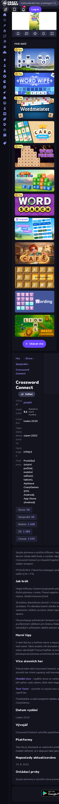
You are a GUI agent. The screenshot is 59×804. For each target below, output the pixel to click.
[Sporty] (4, 119)
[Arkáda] (4, 65)
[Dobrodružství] (4, 76)
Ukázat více (36, 344)
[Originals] (4, 41)
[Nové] (4, 25)
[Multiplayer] (4, 46)
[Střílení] (4, 129)
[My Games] (14, 9)
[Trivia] (4, 135)
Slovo (29, 358)
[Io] (4, 81)
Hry (18, 358)
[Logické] (4, 97)
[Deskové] (4, 71)
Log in (35, 9)
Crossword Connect (22, 371)
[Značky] (4, 143)
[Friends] (6, 9)
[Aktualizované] (4, 36)
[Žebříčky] (4, 52)
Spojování (22, 364)
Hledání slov (23, 679)
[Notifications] (23, 9)
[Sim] (4, 108)
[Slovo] (4, 113)
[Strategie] (4, 124)
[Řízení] (4, 103)
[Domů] (4, 14)
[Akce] (4, 60)
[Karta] (4, 87)
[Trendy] (4, 30)
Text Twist (22, 689)
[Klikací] (4, 92)
